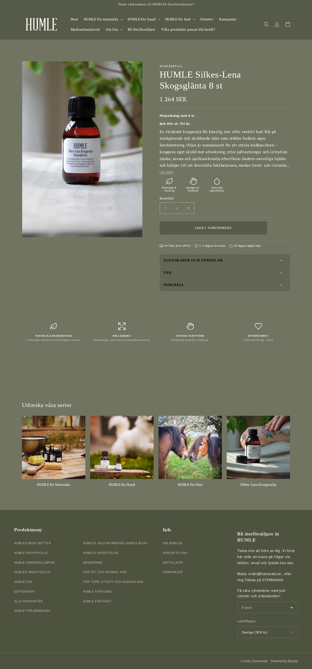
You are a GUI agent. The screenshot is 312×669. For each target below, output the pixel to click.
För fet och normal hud (105, 572)
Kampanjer (172, 572)
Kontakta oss (175, 553)
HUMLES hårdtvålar (100, 553)
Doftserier (24, 591)
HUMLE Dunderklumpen (34, 562)
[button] (103, 19)
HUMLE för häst (97, 601)
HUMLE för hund (97, 591)
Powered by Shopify (284, 661)
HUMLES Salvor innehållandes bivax (115, 543)
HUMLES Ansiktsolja (32, 572)
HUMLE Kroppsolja (31, 553)
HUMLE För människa (32, 611)
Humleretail (260, 661)
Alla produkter (28, 601)
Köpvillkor (173, 562)
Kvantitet (167, 198)
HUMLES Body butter (32, 543)
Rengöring (92, 562)
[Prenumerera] (291, 607)
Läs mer (167, 172)
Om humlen (172, 543)
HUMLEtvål (23, 582)
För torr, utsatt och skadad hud (113, 582)
